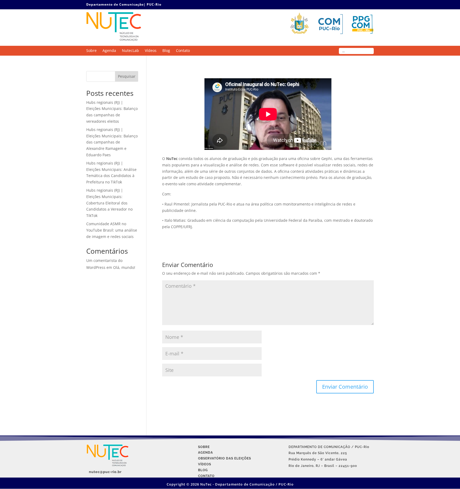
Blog (166, 51)
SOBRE (204, 447)
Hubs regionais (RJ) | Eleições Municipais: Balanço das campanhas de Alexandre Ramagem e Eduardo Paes (112, 142)
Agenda (109, 51)
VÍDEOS (204, 464)
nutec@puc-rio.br (105, 472)
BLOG (203, 470)
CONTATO (206, 476)
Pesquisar (126, 76)
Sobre (91, 51)
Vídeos (151, 51)
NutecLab (130, 51)
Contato (183, 51)
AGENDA (205, 452)
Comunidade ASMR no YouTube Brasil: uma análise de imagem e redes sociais (111, 230)
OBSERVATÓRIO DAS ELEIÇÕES (224, 458)
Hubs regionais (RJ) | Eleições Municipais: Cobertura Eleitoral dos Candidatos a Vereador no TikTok (109, 203)
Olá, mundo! (124, 267)
